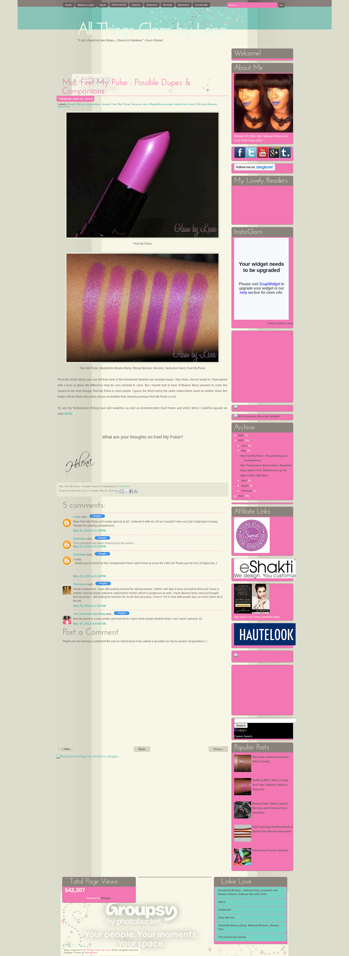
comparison (92, 104)
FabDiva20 (224, 909)
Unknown (79, 538)
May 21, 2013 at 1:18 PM (89, 530)
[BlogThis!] (122, 491)
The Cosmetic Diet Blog (89, 614)
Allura (221, 901)
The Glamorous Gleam (232, 937)
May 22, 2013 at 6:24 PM (89, 576)
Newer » (218, 749)
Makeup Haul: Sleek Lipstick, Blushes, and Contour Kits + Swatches (270, 808)
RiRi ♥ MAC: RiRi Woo (254, 475)
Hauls (103, 5)
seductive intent (184, 104)
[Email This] (117, 491)
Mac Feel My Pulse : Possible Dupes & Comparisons (126, 87)
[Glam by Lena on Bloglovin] (254, 169)
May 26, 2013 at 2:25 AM (89, 606)
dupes (106, 104)
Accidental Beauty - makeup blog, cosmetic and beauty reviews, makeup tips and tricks (248, 892)
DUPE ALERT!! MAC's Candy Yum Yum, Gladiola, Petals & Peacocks (270, 784)
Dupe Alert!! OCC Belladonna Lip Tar (264, 470)
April (244, 480)
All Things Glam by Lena (152, 30)
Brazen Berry (75, 104)
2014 (241, 435)
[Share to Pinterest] (135, 491)
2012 (241, 496)
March (245, 485)
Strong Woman (207, 104)
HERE (68, 413)
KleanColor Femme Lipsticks (270, 850)
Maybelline (156, 104)
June (244, 445)
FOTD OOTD (119, 5)
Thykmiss (79, 584)
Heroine (136, 104)
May (243, 450)
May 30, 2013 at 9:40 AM (89, 623)
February (246, 490)
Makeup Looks (86, 5)
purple (169, 104)
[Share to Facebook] (131, 491)
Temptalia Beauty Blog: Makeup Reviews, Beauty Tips (248, 927)
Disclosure (183, 5)
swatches (64, 106)
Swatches (151, 5)
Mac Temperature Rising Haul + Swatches (266, 465)
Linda (76, 516)
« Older (66, 749)
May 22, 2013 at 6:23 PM (89, 546)
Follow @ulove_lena (280, 323)
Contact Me (201, 5)
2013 (241, 440)
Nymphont (91, 952)
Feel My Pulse (120, 104)
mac (145, 104)
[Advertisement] (143, 58)
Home (68, 5)
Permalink (124, 486)
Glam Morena (226, 917)
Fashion (136, 5)
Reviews (167, 5)
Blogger (106, 898)
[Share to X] (126, 491)
